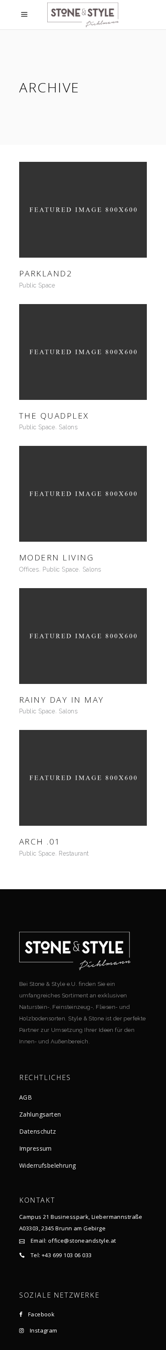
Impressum (35, 1148)
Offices (29, 569)
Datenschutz (37, 1131)
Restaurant (74, 853)
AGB (25, 1097)
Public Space (37, 285)
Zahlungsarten (40, 1114)
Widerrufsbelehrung (47, 1165)
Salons (68, 427)
